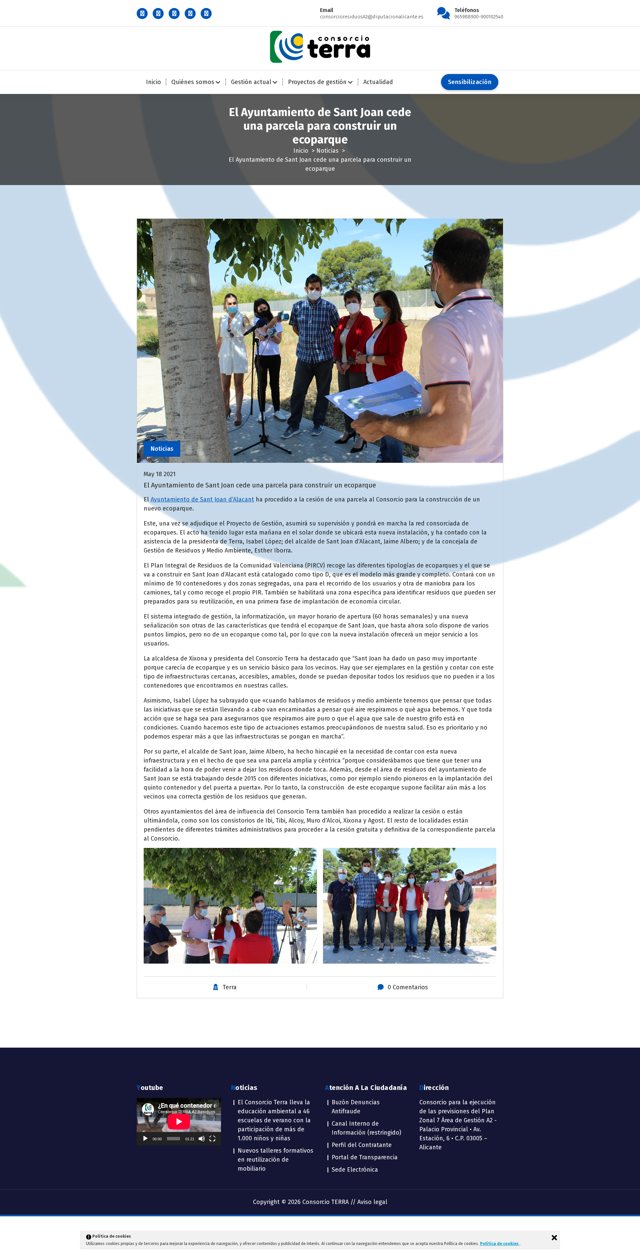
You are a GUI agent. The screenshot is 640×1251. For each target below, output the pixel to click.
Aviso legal (372, 1202)
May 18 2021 (160, 474)
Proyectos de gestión (317, 82)
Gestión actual (251, 82)
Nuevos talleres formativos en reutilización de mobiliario (275, 1159)
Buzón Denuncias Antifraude (356, 1107)
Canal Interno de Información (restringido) (366, 1128)
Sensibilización (470, 82)
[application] (179, 1121)
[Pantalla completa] (212, 1138)
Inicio (153, 82)
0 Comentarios (408, 987)
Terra (230, 987)
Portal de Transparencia (365, 1157)
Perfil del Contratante (362, 1145)
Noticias (327, 150)
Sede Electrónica (355, 1169)
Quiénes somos (192, 82)
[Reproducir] (145, 1138)
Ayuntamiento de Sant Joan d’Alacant (202, 499)
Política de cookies (500, 1243)
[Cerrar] (554, 1237)
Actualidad (378, 82)
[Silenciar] (201, 1138)
